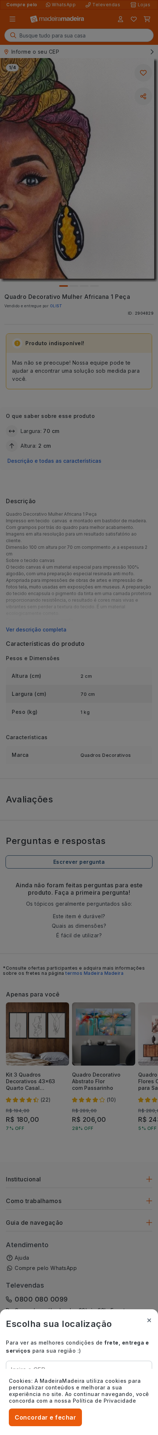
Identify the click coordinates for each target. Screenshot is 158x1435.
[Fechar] (149, 1320)
